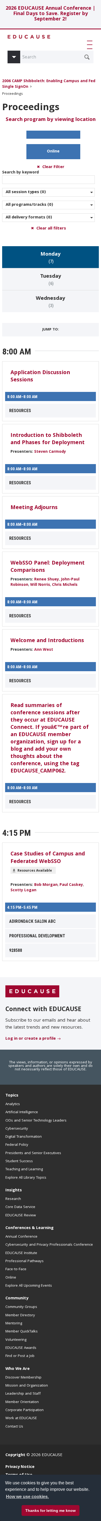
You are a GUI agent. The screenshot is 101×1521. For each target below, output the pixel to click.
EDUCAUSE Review (20, 1216)
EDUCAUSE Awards (20, 1348)
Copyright (15, 1455)
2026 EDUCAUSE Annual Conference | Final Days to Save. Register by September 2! (50, 14)
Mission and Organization (26, 1386)
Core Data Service (20, 1207)
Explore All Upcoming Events (28, 1286)
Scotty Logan (23, 890)
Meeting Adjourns (34, 508)
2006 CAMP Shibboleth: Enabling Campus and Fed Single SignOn (48, 84)
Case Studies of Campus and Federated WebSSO (48, 858)
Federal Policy (16, 1145)
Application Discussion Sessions (40, 376)
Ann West (43, 650)
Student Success (19, 1161)
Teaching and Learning (24, 1169)
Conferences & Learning (29, 1228)
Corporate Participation (24, 1410)
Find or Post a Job (19, 1356)
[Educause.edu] (32, 991)
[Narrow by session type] (48, 192)
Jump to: (50, 330)
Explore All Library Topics (25, 1178)
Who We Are (17, 1369)
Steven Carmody (50, 452)
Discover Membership (23, 1378)
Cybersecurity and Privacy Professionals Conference (49, 1245)
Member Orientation (22, 1402)
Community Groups (21, 1307)
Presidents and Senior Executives (33, 1153)
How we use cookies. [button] (27, 1496)
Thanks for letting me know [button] (50, 1510)
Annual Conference (21, 1237)
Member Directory (20, 1315)
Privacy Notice (19, 1467)
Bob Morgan (46, 885)
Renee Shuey (46, 579)
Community (16, 1298)
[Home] (29, 37)
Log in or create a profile (30, 1038)
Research (13, 1199)
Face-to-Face (15, 1269)
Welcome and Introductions (47, 641)
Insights (13, 1190)
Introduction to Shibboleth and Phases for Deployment (48, 439)
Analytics (12, 1104)
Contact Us (14, 1427)
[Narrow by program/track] (48, 205)
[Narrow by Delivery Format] (48, 218)
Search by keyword (20, 172)
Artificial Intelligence (21, 1112)
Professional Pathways (24, 1261)
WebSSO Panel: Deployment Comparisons (48, 567)
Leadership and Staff (23, 1394)
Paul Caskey (71, 885)
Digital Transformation (23, 1137)
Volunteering (15, 1340)
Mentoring (13, 1324)
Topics (11, 1095)
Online (53, 151)
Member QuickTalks (21, 1332)
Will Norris (40, 585)
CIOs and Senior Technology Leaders (36, 1121)
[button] (91, 45)
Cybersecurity (16, 1129)
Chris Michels (65, 585)
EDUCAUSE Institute (21, 1253)
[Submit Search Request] (87, 57)
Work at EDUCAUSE (21, 1418)
